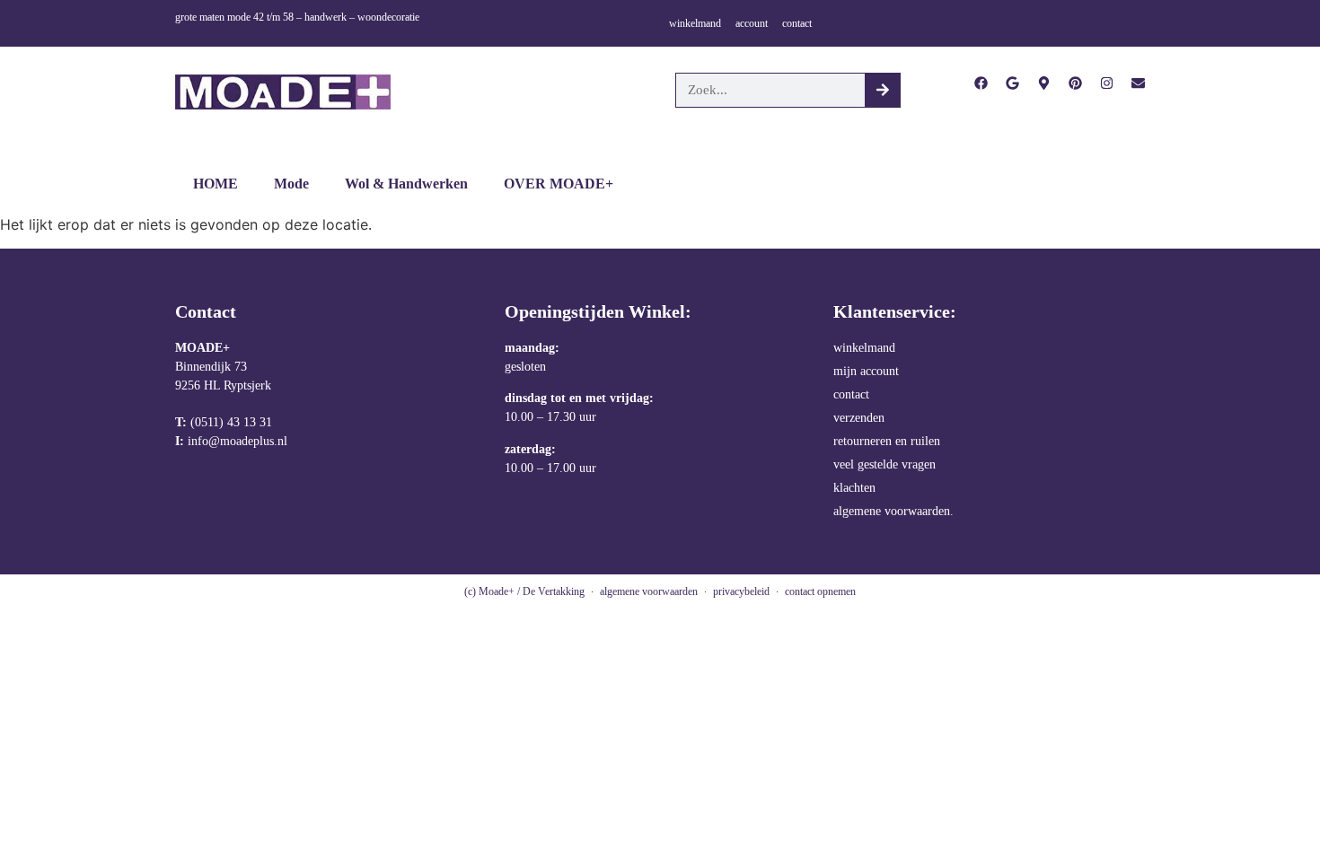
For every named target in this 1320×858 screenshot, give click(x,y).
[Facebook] (981, 83)
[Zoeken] (882, 90)
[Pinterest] (1075, 83)
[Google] (1012, 83)
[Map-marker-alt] (1044, 83)
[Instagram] (1106, 83)
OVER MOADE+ (558, 183)
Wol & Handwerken (406, 183)
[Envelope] (1138, 83)
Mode (291, 183)
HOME (215, 183)
